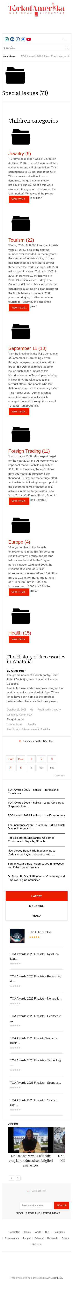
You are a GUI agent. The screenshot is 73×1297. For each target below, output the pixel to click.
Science (39, 1238)
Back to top (38, 1191)
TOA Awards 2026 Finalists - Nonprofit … (36, 998)
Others (65, 1238)
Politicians (59, 1232)
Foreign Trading (29, 451)
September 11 (27, 348)
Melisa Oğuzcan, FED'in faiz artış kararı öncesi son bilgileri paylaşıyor (31, 1160)
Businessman (11, 1238)
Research (52, 1238)
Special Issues (15, 724)
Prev (21, 759)
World (38, 1232)
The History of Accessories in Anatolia (36, 659)
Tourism (21, 240)
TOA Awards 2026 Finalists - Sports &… (35, 1082)
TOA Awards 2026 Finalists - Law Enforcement (36, 815)
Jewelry (19, 153)
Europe (19, 542)
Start (10, 759)
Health (19, 632)
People (27, 1238)
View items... (19, 199)
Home (27, 1232)
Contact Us (14, 1232)
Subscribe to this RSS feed (38, 741)
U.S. (47, 1232)
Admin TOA (25, 714)
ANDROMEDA (55, 1278)
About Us (36, 1244)
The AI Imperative (40, 932)
